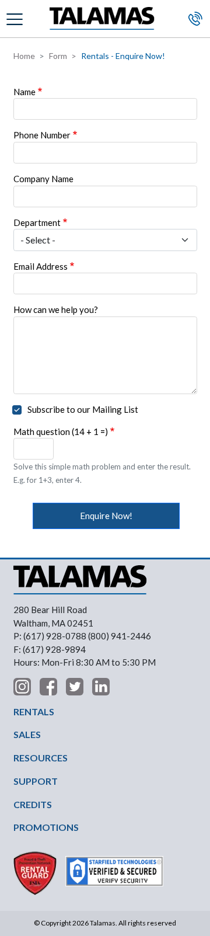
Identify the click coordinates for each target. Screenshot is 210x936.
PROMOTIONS (46, 827)
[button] (16, 18)
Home (24, 56)
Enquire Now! (106, 515)
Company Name (43, 178)
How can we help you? (55, 309)
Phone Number (42, 135)
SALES (27, 734)
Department (37, 222)
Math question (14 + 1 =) (60, 431)
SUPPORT (35, 781)
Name (24, 91)
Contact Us (195, 19)
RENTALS (33, 711)
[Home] (102, 19)
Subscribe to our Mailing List (82, 409)
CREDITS (32, 804)
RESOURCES (40, 757)
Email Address (40, 266)
